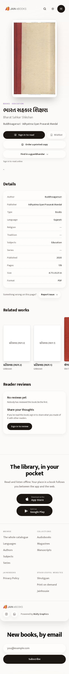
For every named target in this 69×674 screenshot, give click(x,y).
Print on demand (47, 584)
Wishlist (58, 135)
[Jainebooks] (15, 9)
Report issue (47, 294)
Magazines (43, 543)
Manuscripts (44, 550)
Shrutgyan (43, 578)
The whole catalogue (15, 537)
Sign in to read (26, 135)
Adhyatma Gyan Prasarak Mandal (45, 205)
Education (56, 242)
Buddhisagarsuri (53, 197)
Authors (8, 550)
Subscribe (34, 659)
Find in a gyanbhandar (33, 154)
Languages (9, 543)
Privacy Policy (11, 578)
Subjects (8, 556)
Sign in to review (19, 426)
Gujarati (58, 220)
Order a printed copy (36, 144)
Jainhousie (43, 591)
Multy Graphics (41, 614)
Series (6, 563)
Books (58, 212)
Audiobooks (44, 537)
